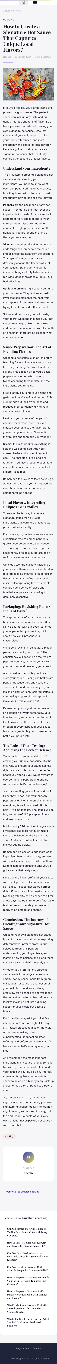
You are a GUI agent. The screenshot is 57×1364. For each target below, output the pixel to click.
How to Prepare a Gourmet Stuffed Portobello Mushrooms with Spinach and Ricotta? (27, 1295)
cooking (17, 10)
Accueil (6, 10)
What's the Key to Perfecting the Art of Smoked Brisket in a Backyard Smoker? (28, 1322)
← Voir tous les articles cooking (21, 1191)
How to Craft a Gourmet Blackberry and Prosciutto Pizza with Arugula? (27, 1244)
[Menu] (35, 2)
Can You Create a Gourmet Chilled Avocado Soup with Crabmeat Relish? (27, 1268)
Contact (37, 1348)
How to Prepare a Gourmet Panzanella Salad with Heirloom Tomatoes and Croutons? (28, 1281)
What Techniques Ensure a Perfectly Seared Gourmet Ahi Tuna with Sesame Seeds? (27, 1308)
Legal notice (22, 1348)
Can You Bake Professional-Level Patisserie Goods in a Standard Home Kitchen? (27, 1256)
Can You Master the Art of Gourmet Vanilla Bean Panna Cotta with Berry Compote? (27, 1232)
